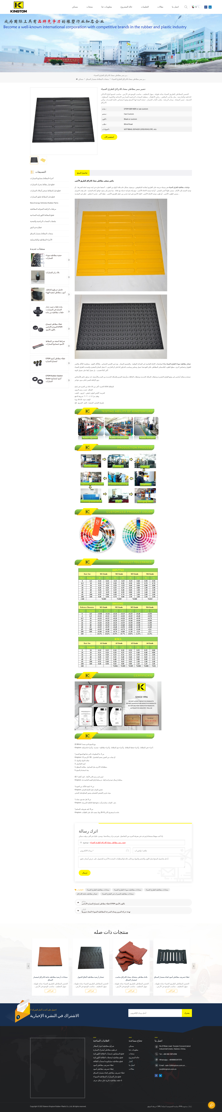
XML (159, 1106)
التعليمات (145, 6)
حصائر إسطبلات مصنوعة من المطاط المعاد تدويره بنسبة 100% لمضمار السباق (171, 978)
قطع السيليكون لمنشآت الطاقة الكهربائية (108, 1053)
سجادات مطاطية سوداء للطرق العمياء (127, 890)
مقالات (160, 6)
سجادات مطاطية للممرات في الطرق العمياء (118, 894)
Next (193, 966)
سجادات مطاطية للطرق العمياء (98, 890)
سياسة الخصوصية (173, 1106)
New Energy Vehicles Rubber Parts (44, 203)
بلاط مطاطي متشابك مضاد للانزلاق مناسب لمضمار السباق (91, 978)
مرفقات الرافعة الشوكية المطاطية (43, 209)
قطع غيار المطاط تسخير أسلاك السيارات (45, 190)
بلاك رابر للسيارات (52, 272)
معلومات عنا (106, 6)
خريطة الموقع (152, 1106)
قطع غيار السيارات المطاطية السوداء (107, 1076)
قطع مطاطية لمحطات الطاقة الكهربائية (108, 1057)
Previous (28, 966)
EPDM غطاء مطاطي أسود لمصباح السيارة (55, 359)
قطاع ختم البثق (36, 227)
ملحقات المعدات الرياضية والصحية (43, 221)
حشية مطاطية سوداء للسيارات (54, 256)
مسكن (75, 6)
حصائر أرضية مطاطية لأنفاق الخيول (50, 977)
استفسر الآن (109, 137)
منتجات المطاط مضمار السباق (97, 79)
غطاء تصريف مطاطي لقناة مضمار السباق (109, 1073)
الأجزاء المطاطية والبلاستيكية (41, 239)
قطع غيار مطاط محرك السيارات (42, 184)
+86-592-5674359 (170, 1054)
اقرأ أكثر (50, 991)
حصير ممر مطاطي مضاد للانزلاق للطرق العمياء (108, 842)
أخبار (131, 1061)
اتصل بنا (175, 6)
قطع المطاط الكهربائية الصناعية (42, 215)
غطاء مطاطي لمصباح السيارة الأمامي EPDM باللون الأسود (54, 327)
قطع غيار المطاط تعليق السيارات (42, 197)
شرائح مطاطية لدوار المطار (103, 1046)
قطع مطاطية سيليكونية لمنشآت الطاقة (108, 1061)
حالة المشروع (126, 6)
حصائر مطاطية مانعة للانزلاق (87, 894)
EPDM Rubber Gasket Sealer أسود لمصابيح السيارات (54, 378)
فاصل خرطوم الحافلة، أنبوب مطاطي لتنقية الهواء (55, 291)
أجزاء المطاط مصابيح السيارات (41, 178)
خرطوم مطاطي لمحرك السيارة (105, 1050)
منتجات (89, 6)
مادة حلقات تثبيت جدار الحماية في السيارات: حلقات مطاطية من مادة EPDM (55, 310)
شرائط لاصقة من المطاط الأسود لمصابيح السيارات (55, 342)
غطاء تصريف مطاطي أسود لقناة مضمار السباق (131, 977)
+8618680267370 (175, 1060)
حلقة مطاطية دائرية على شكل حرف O (107, 1080)
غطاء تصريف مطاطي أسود (103, 1065)
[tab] (82, 173)
